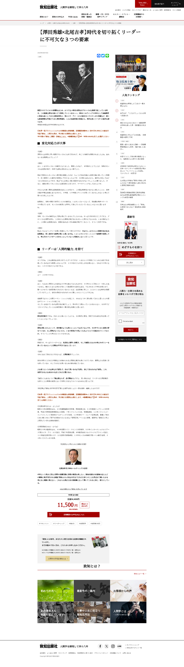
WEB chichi (73, 17)
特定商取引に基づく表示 (85, 653)
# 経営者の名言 (95, 523)
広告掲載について (115, 653)
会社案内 (42, 653)
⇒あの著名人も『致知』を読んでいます (73, 489)
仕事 (40, 57)
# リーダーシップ (58, 523)
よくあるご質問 (52, 653)
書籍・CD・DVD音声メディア (102, 15)
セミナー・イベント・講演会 (121, 15)
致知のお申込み (58, 17)
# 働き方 (71, 523)
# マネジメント (44, 523)
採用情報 (71, 653)
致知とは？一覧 (139, 574)
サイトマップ (62, 653)
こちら (63, 136)
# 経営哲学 (82, 523)
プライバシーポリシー (101, 653)
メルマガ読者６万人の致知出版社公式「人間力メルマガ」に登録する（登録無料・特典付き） (131, 305)
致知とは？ (44, 17)
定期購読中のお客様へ (139, 15)
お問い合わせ (127, 653)
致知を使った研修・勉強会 (86, 15)
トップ (42, 23)
